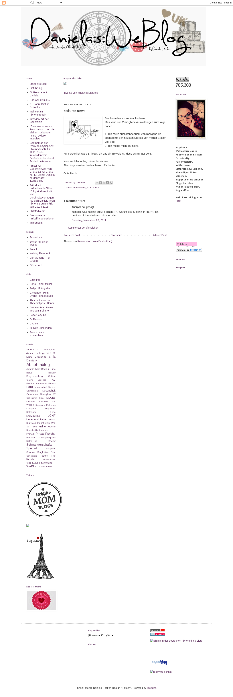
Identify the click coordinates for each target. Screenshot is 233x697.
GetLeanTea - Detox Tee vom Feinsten (41, 309)
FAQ (53, 379)
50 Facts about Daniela (38, 94)
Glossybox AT (48, 394)
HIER (178, 201)
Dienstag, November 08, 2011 (89, 220)
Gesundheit (49, 390)
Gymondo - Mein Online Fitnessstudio (42, 294)
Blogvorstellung (34, 376)
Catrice (34, 323)
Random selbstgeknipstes (41, 437)
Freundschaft (40, 387)
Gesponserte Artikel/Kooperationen (42, 217)
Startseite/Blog (38, 83)
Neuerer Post (72, 235)
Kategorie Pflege (41, 412)
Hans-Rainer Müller (41, 284)
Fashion (30, 383)
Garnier (52, 387)
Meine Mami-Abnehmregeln (38, 113)
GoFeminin (36, 319)
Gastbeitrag (32, 391)
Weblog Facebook (40, 253)
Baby (37, 369)
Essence (42, 380)
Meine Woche (47, 426)
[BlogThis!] (100, 182)
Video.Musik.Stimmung (39, 462)
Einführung (36, 88)
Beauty (52, 372)
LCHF (52, 415)
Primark (30, 434)
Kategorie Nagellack (41, 408)
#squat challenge (35, 353)
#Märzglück (50, 349)
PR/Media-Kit (37, 211)
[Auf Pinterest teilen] (111, 182)
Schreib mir (36, 237)
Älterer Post (160, 235)
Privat (40, 433)
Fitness (52, 383)
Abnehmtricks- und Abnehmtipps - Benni (42, 302)
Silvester (30, 452)
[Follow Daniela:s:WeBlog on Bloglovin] (40, 578)
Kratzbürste (93, 187)
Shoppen (51, 448)
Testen (44, 455)
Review (52, 441)
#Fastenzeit (32, 349)
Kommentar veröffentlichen (83, 227)
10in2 (48, 353)
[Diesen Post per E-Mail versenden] (97, 182)
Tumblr (34, 249)
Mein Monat (37, 423)
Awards (30, 369)
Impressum (36, 222)
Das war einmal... (40, 99)
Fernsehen (41, 383)
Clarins (29, 380)
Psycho (50, 433)
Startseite (116, 235)
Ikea (41, 398)
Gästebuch (36, 265)
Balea (29, 372)
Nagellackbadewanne (37, 430)
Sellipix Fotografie (40, 288)
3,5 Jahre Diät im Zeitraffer (39, 106)
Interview (30, 401)
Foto (29, 387)
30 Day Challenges (41, 327)
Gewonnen (32, 394)
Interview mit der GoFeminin (39, 121)
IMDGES (51, 397)
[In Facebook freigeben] (107, 182)
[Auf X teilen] (104, 182)
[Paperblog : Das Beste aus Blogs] (159, 664)
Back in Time (48, 369)
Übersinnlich (49, 459)
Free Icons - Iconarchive (37, 334)
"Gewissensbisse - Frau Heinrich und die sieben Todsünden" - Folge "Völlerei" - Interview (42, 132)
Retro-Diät (31, 441)
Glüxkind (35, 279)
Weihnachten (45, 466)
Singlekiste (43, 452)
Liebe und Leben (36, 419)
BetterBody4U (38, 315)
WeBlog (31, 466)
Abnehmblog (79, 187)
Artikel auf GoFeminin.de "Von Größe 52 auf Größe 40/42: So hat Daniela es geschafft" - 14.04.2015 (42, 173)
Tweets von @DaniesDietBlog (81, 92)
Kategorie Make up (45, 405)
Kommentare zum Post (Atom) (95, 241)
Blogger (151, 687)
